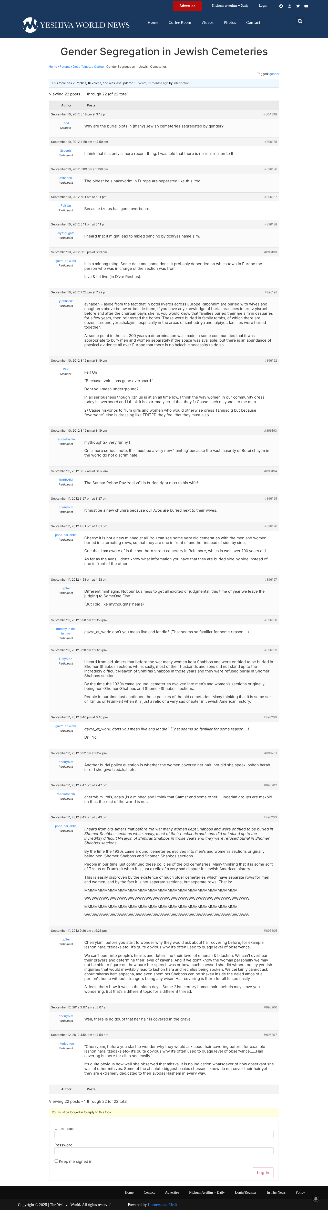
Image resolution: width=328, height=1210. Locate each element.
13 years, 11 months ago (151, 83)
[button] (300, 21)
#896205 (270, 931)
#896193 (270, 430)
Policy (300, 1192)
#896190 (270, 252)
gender (274, 74)
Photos (230, 23)
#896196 (270, 526)
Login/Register (246, 1192)
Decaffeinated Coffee (88, 66)
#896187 (270, 197)
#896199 (270, 650)
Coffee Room (180, 23)
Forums (65, 66)
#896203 (270, 817)
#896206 (270, 1007)
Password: (64, 1145)
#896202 (270, 785)
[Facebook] (281, 6)
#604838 (270, 114)
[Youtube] (306, 6)
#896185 (270, 142)
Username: (64, 1128)
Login (263, 5)
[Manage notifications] (316, 1199)
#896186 (270, 169)
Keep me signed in (76, 1161)
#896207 (270, 1035)
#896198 (270, 620)
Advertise (172, 1192)
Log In (263, 1172)
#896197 (270, 579)
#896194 (270, 471)
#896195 (270, 498)
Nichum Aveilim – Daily (230, 5)
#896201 (270, 753)
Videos (207, 23)
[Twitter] (298, 6)
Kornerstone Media (163, 1205)
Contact (253, 23)
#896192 (270, 360)
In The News (276, 1192)
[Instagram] (289, 6)
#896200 (270, 717)
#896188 (270, 224)
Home (153, 23)
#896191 (271, 292)
